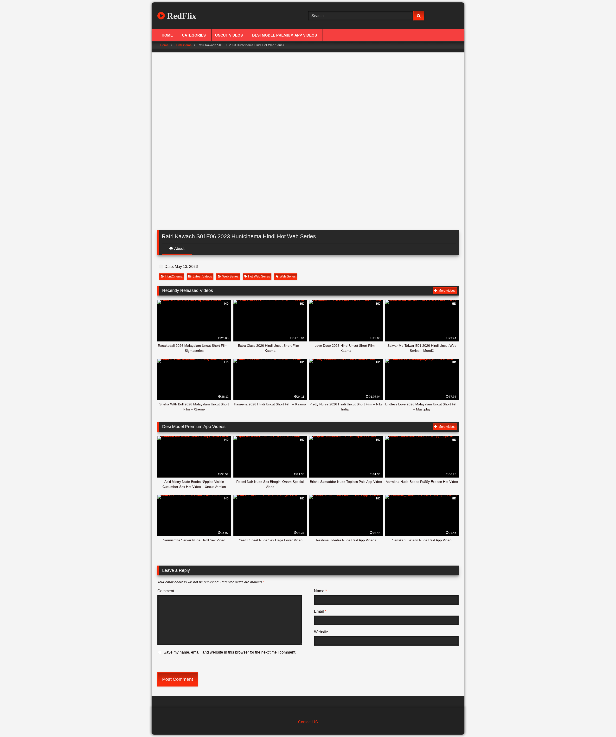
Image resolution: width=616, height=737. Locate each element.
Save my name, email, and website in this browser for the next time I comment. (230, 652)
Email (320, 611)
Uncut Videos (229, 35)
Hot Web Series (259, 276)
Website (321, 632)
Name (320, 591)
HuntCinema (183, 45)
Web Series (230, 276)
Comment (165, 591)
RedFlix (180, 16)
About (178, 248)
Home (167, 35)
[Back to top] (601, 722)
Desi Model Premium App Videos (284, 35)
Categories (194, 35)
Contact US (308, 722)
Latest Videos (202, 276)
